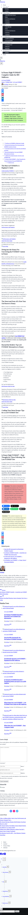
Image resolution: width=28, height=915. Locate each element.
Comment (3, 763)
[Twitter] (14, 92)
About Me (4, 867)
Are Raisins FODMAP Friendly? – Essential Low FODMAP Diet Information (13, 592)
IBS (3, 881)
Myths (6, 17)
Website (23, 773)
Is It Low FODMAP (6, 80)
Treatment (7, 22)
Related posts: (11, 162)
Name (22, 766)
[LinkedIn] (14, 98)
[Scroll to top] (1, 859)
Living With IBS (8, 27)
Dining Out (7, 46)
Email (22, 770)
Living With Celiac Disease (10, 15)
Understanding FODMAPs (8, 171)
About (4, 842)
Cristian (6, 84)
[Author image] (2, 84)
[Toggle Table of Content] (3, 140)
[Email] (14, 96)
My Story (7, 9)
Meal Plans (7, 901)
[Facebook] (14, 90)
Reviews (7, 52)
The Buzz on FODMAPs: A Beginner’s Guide (14, 143)
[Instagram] (5, 854)
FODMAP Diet (5, 891)
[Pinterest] (14, 94)
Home (4, 4)
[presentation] (15, 607)
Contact (5, 844)
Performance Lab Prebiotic (8, 227)
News (4, 54)
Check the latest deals (7, 241)
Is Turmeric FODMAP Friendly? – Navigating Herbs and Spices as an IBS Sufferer (15, 681)
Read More (7, 625)
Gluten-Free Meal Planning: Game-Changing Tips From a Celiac (13, 598)
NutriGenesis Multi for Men (8, 386)
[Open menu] (1, 63)
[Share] (14, 100)
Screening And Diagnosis (10, 30)
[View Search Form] (1, 58)
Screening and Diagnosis (10, 19)
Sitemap (5, 847)
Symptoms (7, 21)
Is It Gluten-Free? (8, 44)
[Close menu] (0, 862)
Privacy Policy (6, 846)
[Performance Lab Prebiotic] (9, 239)
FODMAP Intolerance (9, 38)
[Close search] (1, 909)
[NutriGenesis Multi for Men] (9, 400)
